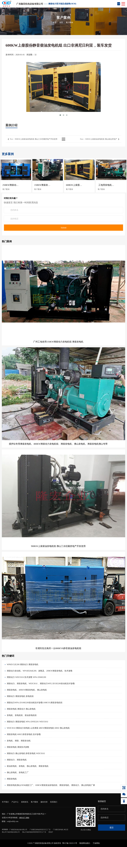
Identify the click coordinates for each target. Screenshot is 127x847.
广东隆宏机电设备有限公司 (18, 829)
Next (98, 139)
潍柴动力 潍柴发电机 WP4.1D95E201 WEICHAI (27, 722)
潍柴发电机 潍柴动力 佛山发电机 (21, 709)
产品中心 (15, 802)
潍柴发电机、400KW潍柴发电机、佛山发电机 (27, 690)
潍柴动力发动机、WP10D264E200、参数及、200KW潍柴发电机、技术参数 (39, 671)
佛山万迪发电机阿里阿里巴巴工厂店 (34, 832)
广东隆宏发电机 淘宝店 (60, 829)
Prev (33, 139)
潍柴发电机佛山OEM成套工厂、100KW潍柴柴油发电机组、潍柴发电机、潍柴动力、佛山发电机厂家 (51, 785)
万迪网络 (96, 843)
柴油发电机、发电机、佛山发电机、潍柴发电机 (27, 766)
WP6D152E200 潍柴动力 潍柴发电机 (22, 664)
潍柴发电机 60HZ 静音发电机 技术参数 (24, 734)
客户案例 (69, 22)
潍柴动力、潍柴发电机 (17, 760)
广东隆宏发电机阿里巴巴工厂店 (40, 829)
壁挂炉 (50, 832)
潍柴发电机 (12, 779)
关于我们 (5, 802)
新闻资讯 (24, 802)
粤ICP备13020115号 (69, 843)
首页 (61, 22)
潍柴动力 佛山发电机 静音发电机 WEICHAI (26, 753)
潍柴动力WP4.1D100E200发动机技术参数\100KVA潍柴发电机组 (34, 702)
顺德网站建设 (84, 843)
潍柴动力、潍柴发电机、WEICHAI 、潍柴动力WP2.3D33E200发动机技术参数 (41, 683)
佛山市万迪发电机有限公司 (11, 832)
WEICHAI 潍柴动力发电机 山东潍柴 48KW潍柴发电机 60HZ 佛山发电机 (38, 728)
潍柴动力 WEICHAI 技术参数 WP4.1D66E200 (26, 677)
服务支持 (44, 802)
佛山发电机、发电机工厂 (18, 772)
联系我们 (53, 802)
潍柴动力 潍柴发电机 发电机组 (20, 696)
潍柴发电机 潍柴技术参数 (18, 747)
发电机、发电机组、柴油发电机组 (22, 715)
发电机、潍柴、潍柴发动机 (19, 741)
